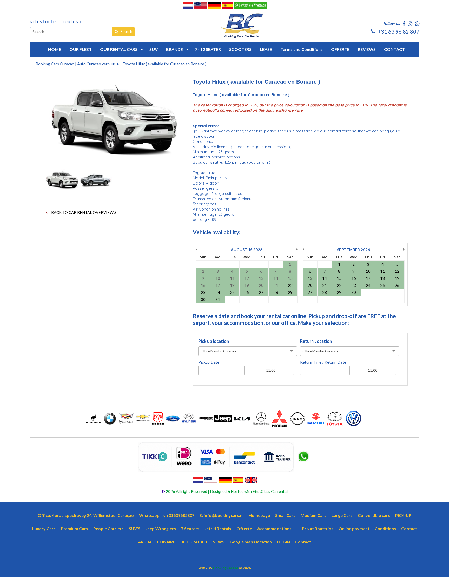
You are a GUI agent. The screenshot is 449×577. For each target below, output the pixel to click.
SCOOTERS (240, 49)
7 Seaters (190, 528)
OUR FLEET (80, 49)
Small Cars (285, 515)
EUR (66, 22)
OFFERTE (340, 49)
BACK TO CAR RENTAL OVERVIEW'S (83, 212)
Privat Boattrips (317, 528)
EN (39, 22)
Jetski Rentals (217, 528)
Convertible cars (374, 515)
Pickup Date (208, 362)
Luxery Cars (44, 528)
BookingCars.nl (225, 568)
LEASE (266, 49)
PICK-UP (403, 515)
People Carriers (108, 528)
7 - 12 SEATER (208, 49)
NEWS (218, 541)
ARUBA (145, 541)
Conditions (385, 528)
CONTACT (394, 49)
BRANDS (174, 49)
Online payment (354, 528)
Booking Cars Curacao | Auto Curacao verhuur (75, 63)
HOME (54, 49)
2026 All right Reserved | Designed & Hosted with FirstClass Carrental (226, 491)
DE (47, 22)
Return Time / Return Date (323, 362)
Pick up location (213, 341)
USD (77, 22)
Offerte (244, 528)
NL (32, 22)
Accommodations (274, 528)
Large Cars (342, 515)
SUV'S (134, 528)
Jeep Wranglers (161, 528)
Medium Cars (313, 515)
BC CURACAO (193, 541)
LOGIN (283, 541)
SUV (153, 49)
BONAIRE (166, 541)
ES (55, 22)
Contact (409, 528)
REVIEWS (367, 49)
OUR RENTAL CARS (118, 49)
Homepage (259, 515)
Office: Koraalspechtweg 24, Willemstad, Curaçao (86, 515)
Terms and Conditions (301, 49)
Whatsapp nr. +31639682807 (166, 515)
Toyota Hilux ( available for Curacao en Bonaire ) (164, 63)
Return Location (316, 341)
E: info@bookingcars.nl (221, 515)
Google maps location (251, 541)
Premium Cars (74, 528)
